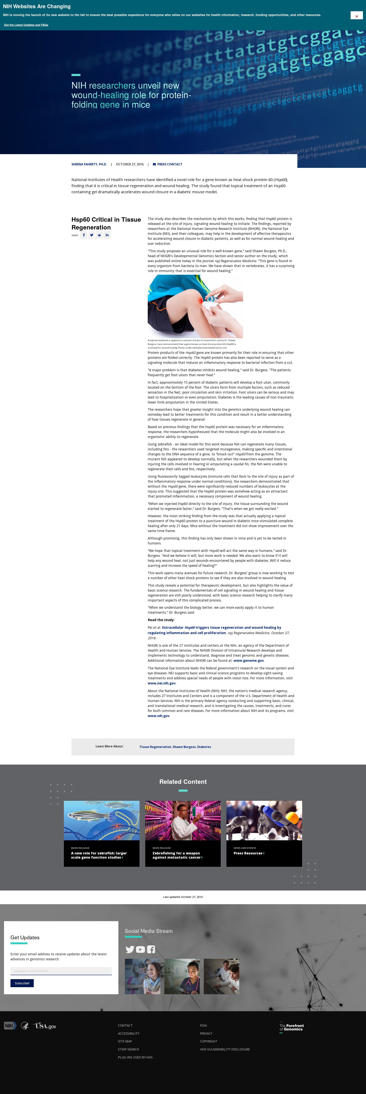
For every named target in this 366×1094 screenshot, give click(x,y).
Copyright (208, 1041)
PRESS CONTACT (169, 164)
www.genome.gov (249, 660)
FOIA (203, 1025)
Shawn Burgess (184, 747)
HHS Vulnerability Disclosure (225, 1049)
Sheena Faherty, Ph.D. (89, 164)
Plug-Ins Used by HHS (135, 1057)
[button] (44, 1028)
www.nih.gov (158, 715)
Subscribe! (22, 983)
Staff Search (128, 1049)
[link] (130, 949)
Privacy (206, 1033)
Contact (125, 1025)
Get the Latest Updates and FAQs (26, 25)
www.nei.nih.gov (162, 683)
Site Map (125, 1041)
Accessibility (128, 1033)
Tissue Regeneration (155, 747)
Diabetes (204, 747)
